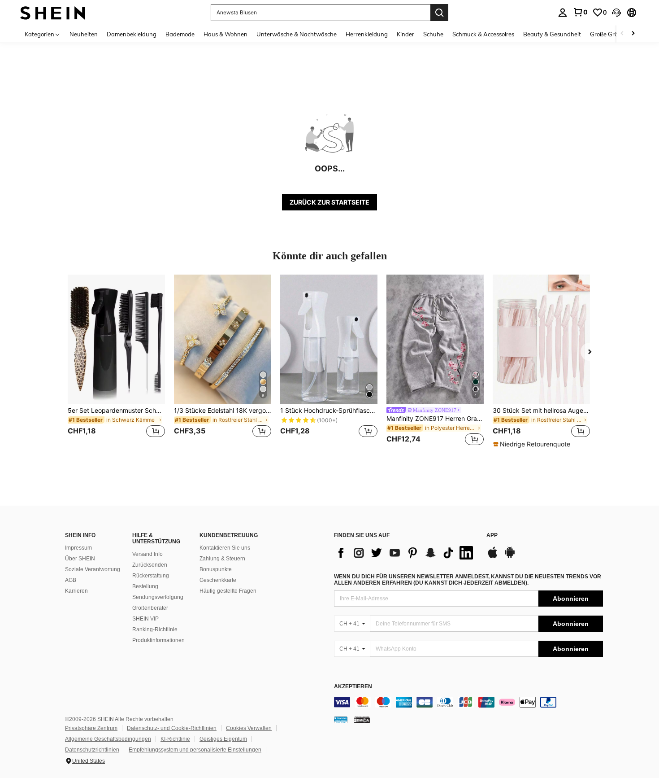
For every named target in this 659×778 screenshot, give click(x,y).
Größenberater (150, 608)
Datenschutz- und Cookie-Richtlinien (172, 728)
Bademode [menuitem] (180, 34)
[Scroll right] (633, 34)
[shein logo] (52, 12)
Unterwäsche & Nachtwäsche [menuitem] (296, 34)
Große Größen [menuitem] (609, 34)
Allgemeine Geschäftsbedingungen (108, 739)
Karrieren (76, 591)
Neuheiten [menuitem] (83, 34)
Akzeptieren (353, 687)
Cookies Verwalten (249, 728)
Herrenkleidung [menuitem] (367, 34)
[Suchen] (439, 12)
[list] (405, 552)
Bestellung (145, 586)
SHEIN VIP (145, 619)
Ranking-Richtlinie (155, 629)
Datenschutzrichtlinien (92, 750)
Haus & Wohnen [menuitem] (225, 34)
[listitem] (116, 361)
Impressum (78, 548)
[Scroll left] (622, 34)
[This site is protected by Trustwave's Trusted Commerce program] (340, 720)
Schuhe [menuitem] (433, 34)
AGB (70, 580)
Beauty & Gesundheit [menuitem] (552, 34)
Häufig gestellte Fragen (227, 591)
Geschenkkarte (217, 580)
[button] (616, 12)
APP (492, 535)
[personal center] (562, 12)
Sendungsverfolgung (157, 597)
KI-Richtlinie (175, 739)
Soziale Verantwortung (92, 569)
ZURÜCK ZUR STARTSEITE (329, 202)
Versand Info (147, 554)
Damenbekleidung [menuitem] (131, 34)
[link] (580, 12)
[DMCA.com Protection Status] (362, 720)
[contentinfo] (468, 702)
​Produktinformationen (158, 640)
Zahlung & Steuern (222, 558)
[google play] (509, 557)
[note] (533, 444)
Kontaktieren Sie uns (224, 548)
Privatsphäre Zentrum (91, 728)
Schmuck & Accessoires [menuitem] (483, 34)
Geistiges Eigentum (223, 739)
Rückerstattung (150, 576)
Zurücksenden (149, 565)
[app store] (492, 557)
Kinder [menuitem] (405, 34)
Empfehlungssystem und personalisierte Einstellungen (195, 750)
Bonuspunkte (215, 569)
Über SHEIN (80, 558)
